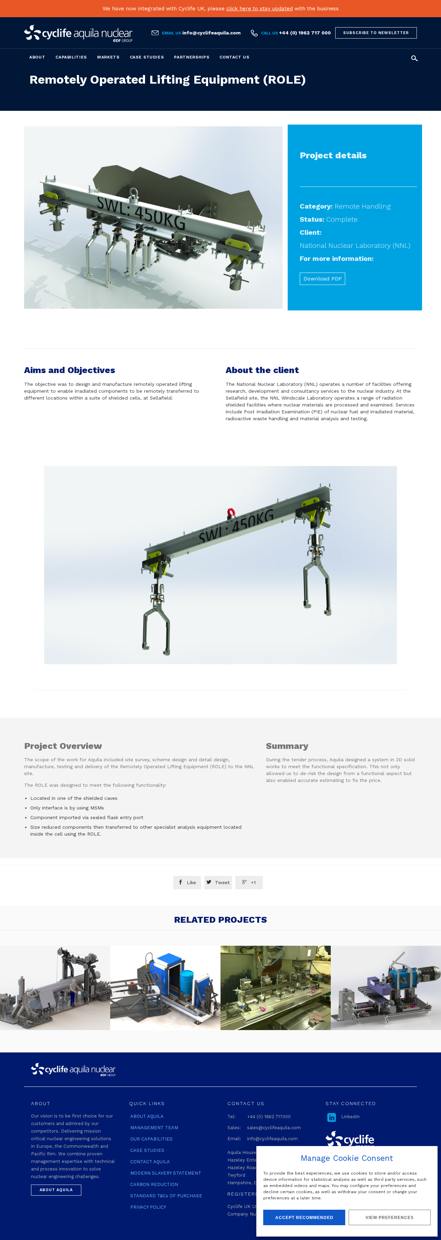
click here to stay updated (259, 9)
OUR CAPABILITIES (151, 1139)
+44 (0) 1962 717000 (269, 1116)
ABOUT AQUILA (147, 1116)
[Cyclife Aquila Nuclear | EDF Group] (78, 33)
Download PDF (323, 278)
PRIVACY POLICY (148, 1207)
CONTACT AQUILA (150, 1161)
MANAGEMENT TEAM (154, 1127)
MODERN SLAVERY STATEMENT (165, 1173)
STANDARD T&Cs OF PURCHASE (166, 1195)
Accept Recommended (304, 1217)
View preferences (390, 1217)
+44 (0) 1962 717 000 (305, 32)
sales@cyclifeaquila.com (274, 1127)
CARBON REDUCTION (154, 1184)
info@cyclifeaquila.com (211, 32)
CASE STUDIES (147, 1150)
